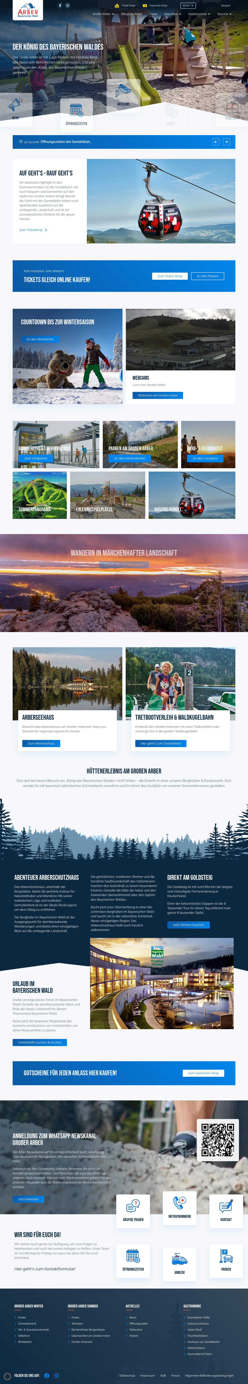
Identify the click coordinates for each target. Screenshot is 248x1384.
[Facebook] (46, 1375)
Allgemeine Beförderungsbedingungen (209, 1375)
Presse (175, 1375)
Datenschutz (127, 1375)
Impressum (148, 1375)
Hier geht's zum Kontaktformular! (44, 1268)
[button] (188, 5)
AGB (163, 1375)
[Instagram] (67, 5)
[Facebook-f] (60, 5)
